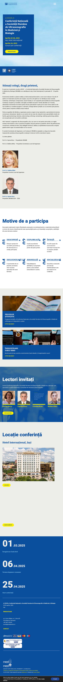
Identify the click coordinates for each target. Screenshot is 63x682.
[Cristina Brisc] (39, 397)
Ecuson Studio (36, 672)
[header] (18, 15)
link (40, 679)
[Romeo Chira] (54, 397)
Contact (6, 629)
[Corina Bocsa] (8, 397)
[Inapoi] (3, 400)
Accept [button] (55, 679)
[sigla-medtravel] (7, 663)
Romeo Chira (52, 406)
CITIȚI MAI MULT (9, 324)
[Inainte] (59, 400)
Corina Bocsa (7, 406)
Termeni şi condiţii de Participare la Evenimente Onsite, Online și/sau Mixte (20, 670)
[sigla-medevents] (7, 659)
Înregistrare (7, 611)
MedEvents (24, 672)
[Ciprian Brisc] (24, 397)
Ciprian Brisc (22, 406)
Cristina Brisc (38, 406)
